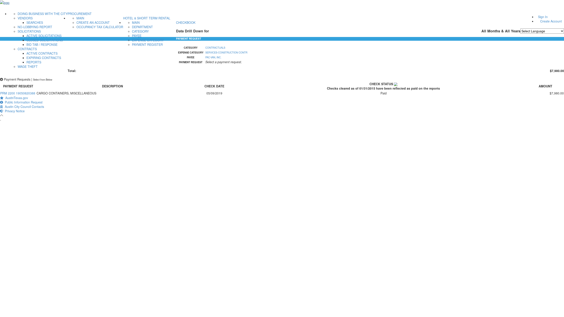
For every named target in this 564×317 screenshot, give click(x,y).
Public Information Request (23, 102)
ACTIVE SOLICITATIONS (43, 35)
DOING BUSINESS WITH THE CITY (43, 13)
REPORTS (33, 62)
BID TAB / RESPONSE (42, 44)
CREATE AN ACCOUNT (93, 22)
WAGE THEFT (28, 66)
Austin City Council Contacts (23, 106)
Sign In (543, 17)
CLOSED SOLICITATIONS (44, 40)
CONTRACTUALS (215, 47)
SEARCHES (34, 22)
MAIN (80, 18)
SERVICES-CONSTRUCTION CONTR (226, 52)
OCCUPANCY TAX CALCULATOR (99, 27)
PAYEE (136, 35)
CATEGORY (140, 31)
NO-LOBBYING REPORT (35, 27)
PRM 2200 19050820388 (17, 93)
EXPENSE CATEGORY (148, 40)
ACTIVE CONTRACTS (42, 53)
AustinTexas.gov (16, 98)
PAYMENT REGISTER (147, 44)
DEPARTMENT (142, 27)
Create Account (551, 21)
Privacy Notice (14, 111)
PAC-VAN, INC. (213, 57)
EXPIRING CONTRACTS (43, 57)
